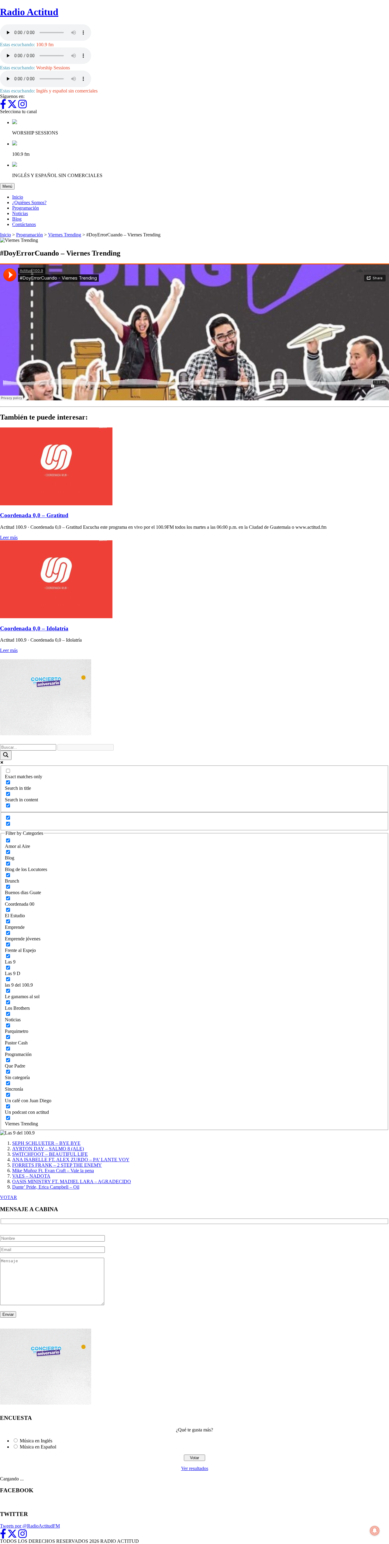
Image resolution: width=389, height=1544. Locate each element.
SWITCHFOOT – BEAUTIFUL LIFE (50, 1154)
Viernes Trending (64, 234)
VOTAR (8, 1197)
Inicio (17, 197)
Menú (8, 186)
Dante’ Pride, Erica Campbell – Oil (45, 1187)
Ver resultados (194, 1468)
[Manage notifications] (375, 1530)
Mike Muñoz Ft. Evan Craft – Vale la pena (53, 1170)
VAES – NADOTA (31, 1176)
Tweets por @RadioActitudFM (30, 1525)
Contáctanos (24, 224)
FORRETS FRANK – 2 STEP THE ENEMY (57, 1165)
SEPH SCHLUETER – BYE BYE (46, 1143)
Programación (25, 208)
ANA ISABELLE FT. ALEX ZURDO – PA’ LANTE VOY (70, 1159)
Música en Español (38, 1446)
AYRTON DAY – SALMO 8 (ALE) (48, 1148)
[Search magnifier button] (6, 755)
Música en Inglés (36, 1440)
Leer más (9, 537)
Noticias (20, 213)
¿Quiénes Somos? (29, 202)
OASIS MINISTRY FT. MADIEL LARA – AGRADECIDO (71, 1181)
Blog (17, 218)
